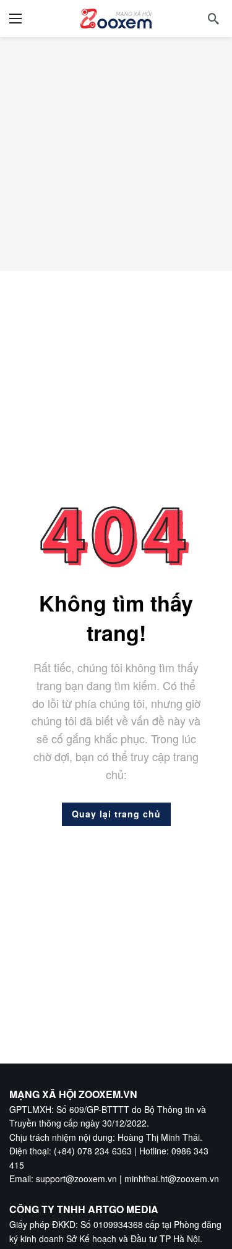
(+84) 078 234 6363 (93, 1151)
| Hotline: (151, 1151)
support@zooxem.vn (76, 1178)
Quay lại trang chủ (116, 814)
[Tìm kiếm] (213, 18)
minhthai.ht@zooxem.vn (171, 1178)
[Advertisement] (116, 154)
